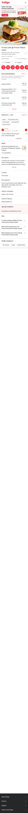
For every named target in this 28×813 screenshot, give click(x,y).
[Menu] (25, 2)
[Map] (25, 53)
